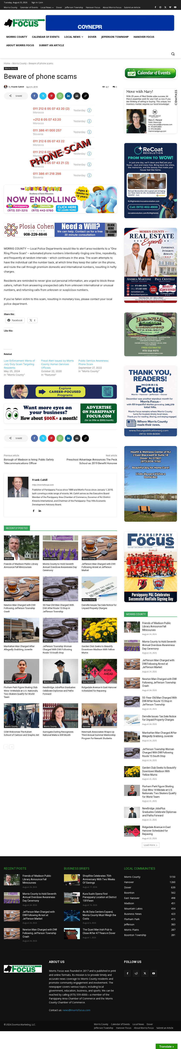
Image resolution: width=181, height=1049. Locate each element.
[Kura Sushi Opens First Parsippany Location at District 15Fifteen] (72, 897)
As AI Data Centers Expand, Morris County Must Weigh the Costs (99, 915)
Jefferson (9, 599)
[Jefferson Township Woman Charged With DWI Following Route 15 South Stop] (60, 630)
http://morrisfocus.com (43, 485)
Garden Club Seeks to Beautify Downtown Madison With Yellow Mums (98, 649)
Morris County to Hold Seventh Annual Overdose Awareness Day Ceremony (60, 567)
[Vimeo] (170, 7)
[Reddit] (136, 973)
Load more (149, 845)
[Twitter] (165, 7)
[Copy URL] (85, 95)
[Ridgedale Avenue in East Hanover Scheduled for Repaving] (99, 671)
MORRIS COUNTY (136, 614)
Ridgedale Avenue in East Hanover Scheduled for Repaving (156, 830)
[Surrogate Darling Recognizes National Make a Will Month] (60, 715)
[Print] (76, 95)
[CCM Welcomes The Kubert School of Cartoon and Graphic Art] (21, 715)
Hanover (86, 726)
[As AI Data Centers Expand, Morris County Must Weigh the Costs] (72, 915)
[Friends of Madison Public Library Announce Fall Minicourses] (21, 547)
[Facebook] (155, 7)
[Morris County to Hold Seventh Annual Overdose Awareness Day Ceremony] (60, 547)
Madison (9, 558)
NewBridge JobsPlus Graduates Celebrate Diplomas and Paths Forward (59, 690)
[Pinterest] (51, 95)
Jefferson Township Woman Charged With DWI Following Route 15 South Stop (57, 649)
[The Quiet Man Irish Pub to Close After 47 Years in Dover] (72, 933)
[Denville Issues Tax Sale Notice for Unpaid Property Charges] (99, 589)
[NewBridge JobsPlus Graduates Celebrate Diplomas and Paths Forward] (60, 671)
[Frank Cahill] (6, 87)
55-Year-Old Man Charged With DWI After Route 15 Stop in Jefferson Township (58, 608)
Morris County (19, 63)
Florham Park (11, 682)
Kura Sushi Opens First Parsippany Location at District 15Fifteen (99, 897)
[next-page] (12, 747)
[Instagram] (160, 7)
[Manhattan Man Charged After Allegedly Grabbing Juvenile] (21, 630)
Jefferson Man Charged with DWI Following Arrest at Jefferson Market (98, 567)
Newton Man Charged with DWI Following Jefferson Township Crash (20, 608)
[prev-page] (6, 747)
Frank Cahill (17, 86)
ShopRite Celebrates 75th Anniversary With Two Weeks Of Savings (99, 879)
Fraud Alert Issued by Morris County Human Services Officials (57, 364)
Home (7, 63)
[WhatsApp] (59, 95)
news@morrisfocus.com (76, 1010)
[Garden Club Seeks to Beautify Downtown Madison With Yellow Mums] (99, 630)
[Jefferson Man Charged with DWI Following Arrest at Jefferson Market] (99, 547)
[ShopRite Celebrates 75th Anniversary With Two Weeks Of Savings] (72, 879)
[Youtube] (175, 7)
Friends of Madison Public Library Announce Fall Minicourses (156, 626)
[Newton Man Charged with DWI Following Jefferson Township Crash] (21, 589)
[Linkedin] (68, 95)
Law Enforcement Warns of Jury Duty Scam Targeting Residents (19, 364)
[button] (173, 54)
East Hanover (88, 682)
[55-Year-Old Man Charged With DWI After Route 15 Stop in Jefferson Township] (60, 589)
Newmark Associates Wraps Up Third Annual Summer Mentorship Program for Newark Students (99, 734)
